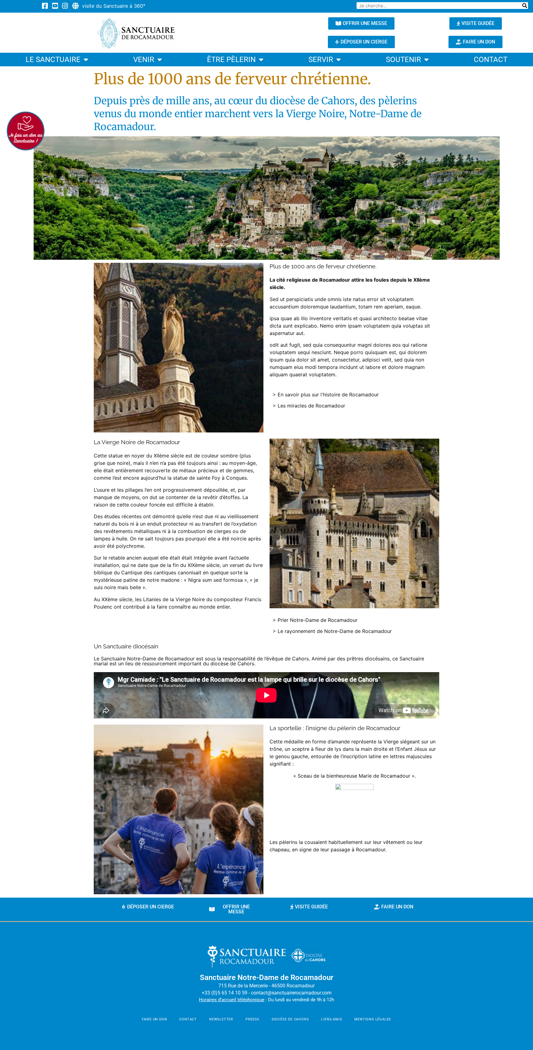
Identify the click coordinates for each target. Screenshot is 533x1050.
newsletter (221, 1019)
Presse (252, 1019)
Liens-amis (331, 1019)
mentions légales (372, 1019)
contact (490, 59)
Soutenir (403, 59)
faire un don (154, 1019)
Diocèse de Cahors (290, 1019)
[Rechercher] (524, 5)
